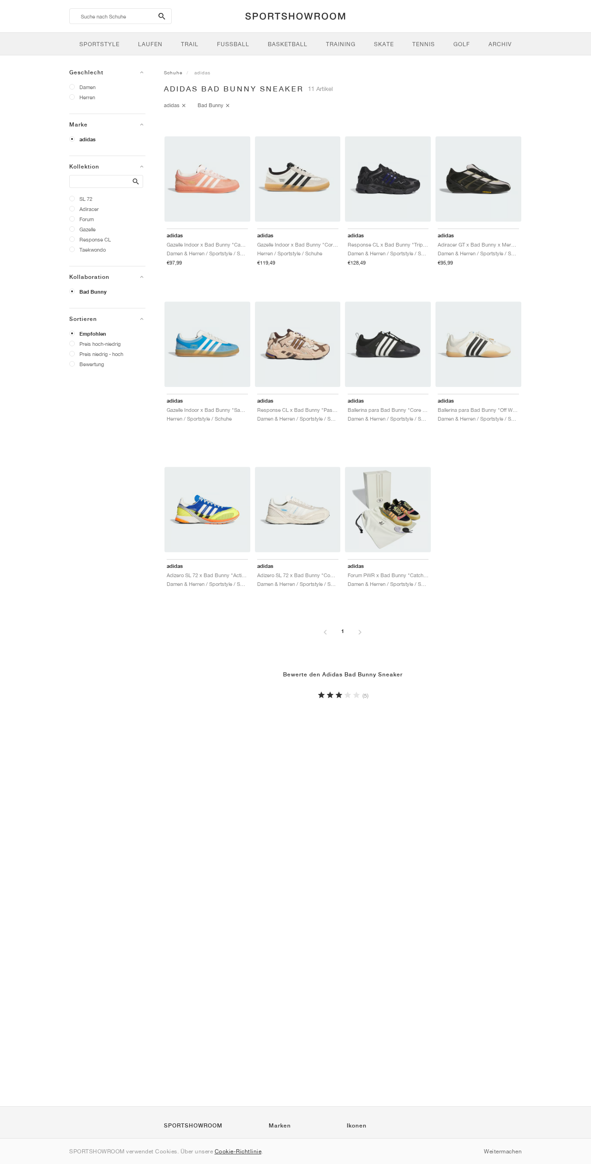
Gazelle (87, 229)
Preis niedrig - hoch (101, 354)
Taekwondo (92, 250)
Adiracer (89, 209)
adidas (87, 139)
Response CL (95, 239)
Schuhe (173, 72)
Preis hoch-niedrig (100, 344)
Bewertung (91, 364)
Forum (86, 219)
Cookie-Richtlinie (238, 1151)
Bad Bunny (93, 292)
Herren (87, 97)
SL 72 (85, 199)
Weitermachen (503, 1151)
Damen (87, 87)
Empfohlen (92, 334)
